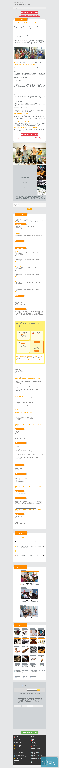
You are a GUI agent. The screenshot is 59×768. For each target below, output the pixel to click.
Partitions (33, 739)
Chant (26, 196)
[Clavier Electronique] (25, 644)
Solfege (25, 192)
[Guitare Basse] (17, 661)
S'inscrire (37, 350)
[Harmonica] (33, 661)
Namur (41, 752)
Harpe (42, 197)
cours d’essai (38, 62)
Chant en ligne (20, 699)
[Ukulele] (17, 677)
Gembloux (34, 756)
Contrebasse (35, 196)
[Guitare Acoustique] (41, 652)
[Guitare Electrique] (25, 661)
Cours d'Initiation (19, 737)
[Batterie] (25, 635)
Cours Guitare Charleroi (35, 693)
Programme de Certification (21, 743)
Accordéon (18, 196)
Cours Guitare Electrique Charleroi (30, 694)
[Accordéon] (17, 635)
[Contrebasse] (33, 644)
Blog (33, 737)
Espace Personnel (19, 752)
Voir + (29, 208)
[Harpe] (41, 661)
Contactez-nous (19, 753)
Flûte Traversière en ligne (35, 702)
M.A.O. (19, 198)
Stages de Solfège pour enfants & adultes (30, 618)
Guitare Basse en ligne (24, 702)
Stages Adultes (18, 746)
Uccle (41, 755)
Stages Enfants (18, 745)
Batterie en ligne (38, 698)
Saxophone (32, 198)
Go (38, 689)
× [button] (57, 757)
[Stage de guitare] (29, 581)
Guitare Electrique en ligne (25, 701)
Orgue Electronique (25, 198)
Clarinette (30, 196)
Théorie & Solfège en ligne (29, 699)
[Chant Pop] (41, 635)
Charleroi (34, 755)
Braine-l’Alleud (35, 752)
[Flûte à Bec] (25, 652)
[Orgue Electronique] (33, 666)
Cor (39, 196)
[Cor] (41, 644)
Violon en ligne (40, 699)
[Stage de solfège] (29, 616)
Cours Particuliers (19, 740)
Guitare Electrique (24, 177)
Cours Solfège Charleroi (38, 695)
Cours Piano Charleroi (24, 693)
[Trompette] (42, 671)
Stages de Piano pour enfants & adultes (30, 601)
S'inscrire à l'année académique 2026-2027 (29, 15)
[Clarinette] (17, 644)
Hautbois (16, 198)
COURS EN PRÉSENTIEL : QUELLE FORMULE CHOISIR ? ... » (27, 221)
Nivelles (41, 753)
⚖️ (14, 755)
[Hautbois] (17, 665)
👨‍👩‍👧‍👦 (14, 739)
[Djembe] (17, 652)
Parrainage (34, 742)
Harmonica (37, 197)
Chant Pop (24, 167)
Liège (33, 759)
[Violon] (25, 677)
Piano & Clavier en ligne (26, 700)
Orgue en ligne (30, 698)
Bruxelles (34, 753)
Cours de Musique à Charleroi (22, 4)
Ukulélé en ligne (36, 701)
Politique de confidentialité (21, 756)
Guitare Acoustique (25, 172)
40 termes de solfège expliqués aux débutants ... (28, 204)
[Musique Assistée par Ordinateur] (25, 667)
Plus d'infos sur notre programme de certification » (26, 508)
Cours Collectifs (19, 739)
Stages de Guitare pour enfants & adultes (30, 584)
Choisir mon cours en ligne (29, 732)
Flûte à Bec (18, 197)
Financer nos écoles (19, 758)
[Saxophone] (17, 671)
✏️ (14, 737)
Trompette (42, 198)
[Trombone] (34, 671)
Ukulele (25, 199)
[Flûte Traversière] (33, 652)
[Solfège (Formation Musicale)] (25, 674)
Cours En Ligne (18, 742)
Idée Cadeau (34, 740)
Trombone (38, 198)
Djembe (41, 196)
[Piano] (42, 665)
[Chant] (33, 635)
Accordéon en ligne (22, 698)
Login (17, 748)
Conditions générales (20, 755)
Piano (25, 187)
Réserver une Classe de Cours (38, 746)
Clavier (25, 182)
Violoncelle (32, 199)
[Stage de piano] (29, 599)
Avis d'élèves (34, 743)
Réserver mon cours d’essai (29, 12)
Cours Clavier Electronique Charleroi (24, 695)
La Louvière (34, 758)
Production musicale (36, 748)
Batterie (23, 196)
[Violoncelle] (33, 677)
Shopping (17, 762)
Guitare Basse (32, 197)
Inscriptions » (18, 260)
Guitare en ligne (35, 700)
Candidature (34, 745)
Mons (33, 761)
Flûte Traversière (25, 197)
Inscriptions (18, 236)
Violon (28, 199)
